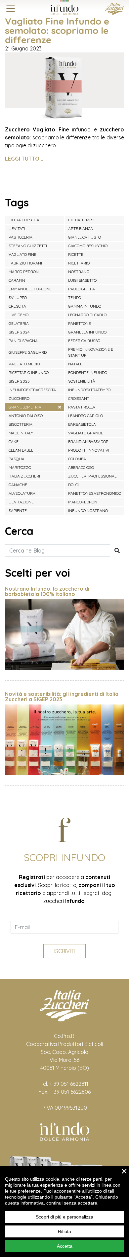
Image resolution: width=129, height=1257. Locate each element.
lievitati (17, 228)
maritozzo (20, 467)
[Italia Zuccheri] (114, 8)
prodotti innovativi (88, 450)
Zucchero (19, 398)
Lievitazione (21, 501)
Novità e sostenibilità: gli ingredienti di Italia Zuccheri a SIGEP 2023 (61, 696)
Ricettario (79, 262)
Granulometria (25, 407)
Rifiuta (64, 1231)
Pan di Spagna (23, 340)
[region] (64, 1211)
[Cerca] (117, 550)
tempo (74, 297)
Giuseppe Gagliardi (28, 352)
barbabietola (82, 424)
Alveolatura (22, 493)
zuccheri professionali (92, 476)
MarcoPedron (82, 501)
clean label (21, 450)
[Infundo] (64, 7)
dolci (73, 484)
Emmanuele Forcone (30, 288)
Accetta (64, 1246)
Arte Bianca (80, 228)
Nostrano (78, 271)
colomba (77, 458)
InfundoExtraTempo (89, 389)
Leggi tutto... (24, 158)
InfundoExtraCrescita (32, 389)
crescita (17, 306)
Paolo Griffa (81, 288)
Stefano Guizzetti (28, 245)
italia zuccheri (24, 476)
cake (14, 441)
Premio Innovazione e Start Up (90, 352)
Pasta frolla (81, 407)
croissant (78, 398)
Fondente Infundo (87, 372)
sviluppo (18, 297)
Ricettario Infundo (29, 372)
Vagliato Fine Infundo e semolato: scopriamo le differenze (57, 30)
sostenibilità (81, 381)
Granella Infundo (87, 332)
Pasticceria (20, 237)
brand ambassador (88, 441)
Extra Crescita (24, 219)
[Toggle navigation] (10, 8)
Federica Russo (84, 340)
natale (75, 363)
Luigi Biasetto (82, 280)
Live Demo (18, 314)
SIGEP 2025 (19, 381)
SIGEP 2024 (19, 332)
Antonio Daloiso (26, 415)
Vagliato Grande (85, 432)
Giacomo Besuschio (88, 245)
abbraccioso (81, 467)
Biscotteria (20, 424)
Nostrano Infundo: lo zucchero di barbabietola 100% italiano (47, 591)
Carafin (17, 280)
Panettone (79, 323)
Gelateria (19, 323)
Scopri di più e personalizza (64, 1217)
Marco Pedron (24, 271)
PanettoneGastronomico (94, 493)
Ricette (75, 254)
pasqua (16, 458)
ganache (18, 484)
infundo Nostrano (88, 510)
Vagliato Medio (24, 363)
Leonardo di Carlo (87, 314)
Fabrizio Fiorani (25, 262)
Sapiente (18, 510)
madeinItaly (21, 432)
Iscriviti (64, 951)
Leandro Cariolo (85, 415)
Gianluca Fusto (84, 237)
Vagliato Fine (22, 254)
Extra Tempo (81, 219)
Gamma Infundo (84, 306)
